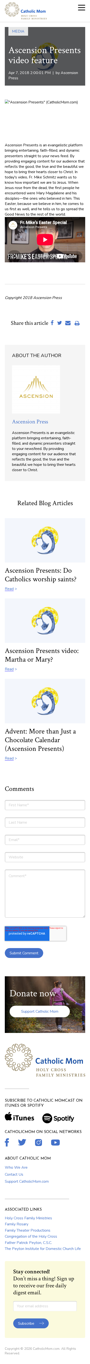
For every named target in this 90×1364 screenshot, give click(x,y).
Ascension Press (30, 421)
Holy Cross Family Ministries (28, 1218)
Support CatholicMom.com (27, 1181)
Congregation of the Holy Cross (31, 1236)
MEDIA (18, 31)
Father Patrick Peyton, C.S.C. (28, 1242)
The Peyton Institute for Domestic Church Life (43, 1248)
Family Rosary (16, 1224)
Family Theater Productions (27, 1230)
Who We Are (16, 1167)
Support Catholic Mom (39, 1011)
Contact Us (14, 1174)
